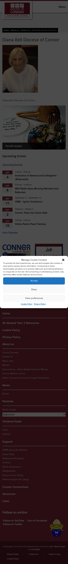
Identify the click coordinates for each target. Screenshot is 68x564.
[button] (63, 260)
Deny (34, 289)
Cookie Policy (26, 304)
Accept (34, 280)
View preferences (34, 298)
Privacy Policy (40, 304)
